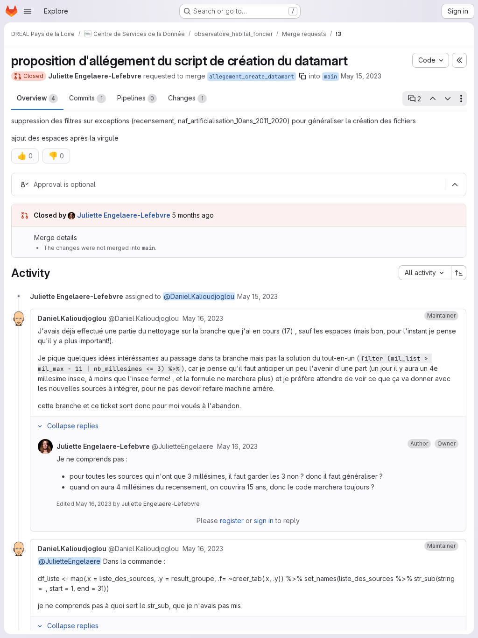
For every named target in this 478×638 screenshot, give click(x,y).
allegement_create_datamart (251, 76)
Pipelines (135, 98)
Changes (186, 98)
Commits (86, 98)
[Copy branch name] (302, 76)
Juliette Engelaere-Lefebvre (160, 503)
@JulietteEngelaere (69, 561)
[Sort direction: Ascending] (458, 272)
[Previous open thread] (432, 98)
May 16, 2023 (94, 503)
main (330, 76)
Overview (36, 98)
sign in (264, 521)
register (232, 521)
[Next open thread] (447, 98)
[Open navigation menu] (27, 11)
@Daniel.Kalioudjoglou (199, 296)
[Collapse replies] (39, 426)
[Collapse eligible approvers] (454, 185)
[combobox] (425, 272)
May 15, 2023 (361, 76)
